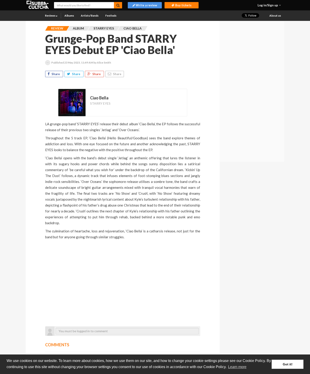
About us (275, 15)
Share (56, 74)
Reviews (50, 15)
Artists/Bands (89, 15)
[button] (269, 5)
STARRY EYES (100, 103)
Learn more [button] (237, 367)
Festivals (110, 15)
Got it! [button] (288, 364)
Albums (69, 15)
